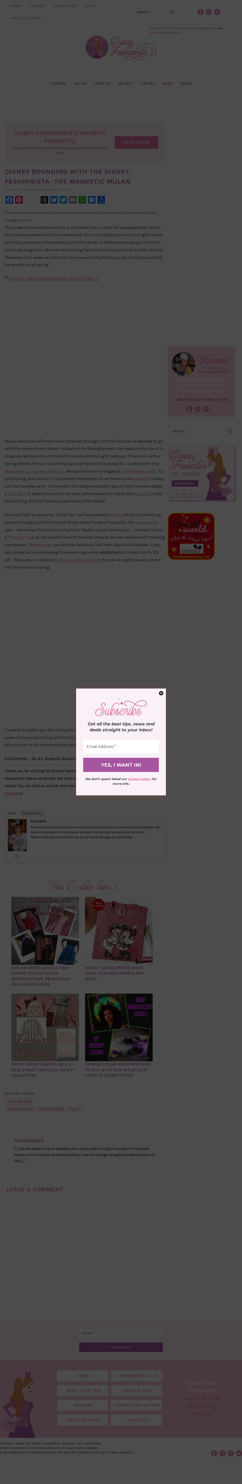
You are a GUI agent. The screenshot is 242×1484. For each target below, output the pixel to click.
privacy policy (139, 779)
